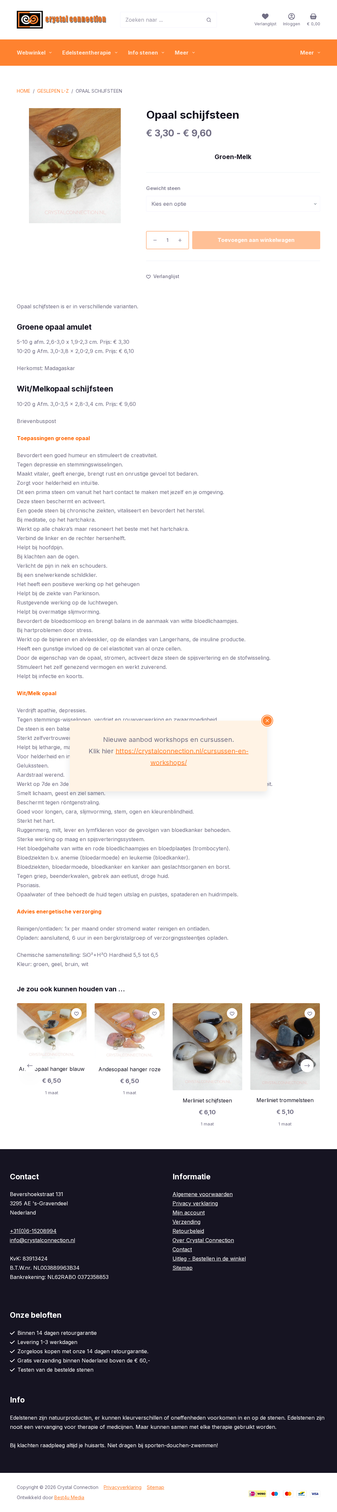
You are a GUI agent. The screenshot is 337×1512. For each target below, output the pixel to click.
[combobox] (160, 20)
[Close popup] (267, 720)
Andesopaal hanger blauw (52, 1069)
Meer (182, 52)
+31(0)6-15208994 (33, 1231)
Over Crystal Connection (203, 1240)
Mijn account (188, 1212)
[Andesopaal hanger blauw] (52, 1031)
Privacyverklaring (123, 1487)
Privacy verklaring (195, 1203)
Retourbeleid (188, 1231)
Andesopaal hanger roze (129, 1069)
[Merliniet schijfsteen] (207, 1046)
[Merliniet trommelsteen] (285, 1046)
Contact (182, 1249)
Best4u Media (69, 1497)
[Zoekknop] (209, 19)
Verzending (186, 1221)
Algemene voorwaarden (202, 1194)
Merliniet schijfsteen (207, 1100)
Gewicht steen (163, 188)
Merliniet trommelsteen (285, 1100)
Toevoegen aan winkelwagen (256, 240)
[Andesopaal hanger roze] (130, 1031)
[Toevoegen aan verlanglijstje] (76, 1013)
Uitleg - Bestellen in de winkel (209, 1258)
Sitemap (182, 1267)
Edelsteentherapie (86, 52)
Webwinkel (31, 52)
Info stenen (143, 52)
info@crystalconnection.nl (42, 1240)
